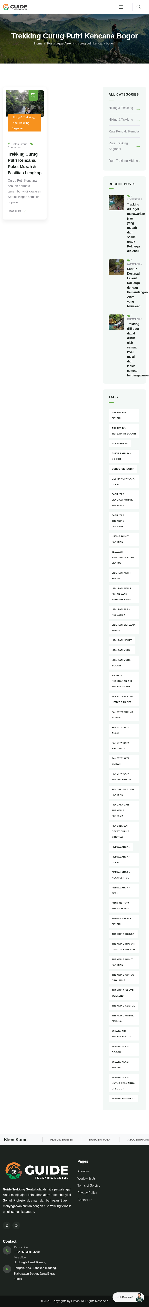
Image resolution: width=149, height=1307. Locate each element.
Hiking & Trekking (121, 108)
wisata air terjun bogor (122, 1034)
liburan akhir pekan (121, 576)
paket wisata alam (121, 730)
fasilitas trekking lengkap (118, 521)
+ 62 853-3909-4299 (27, 1252)
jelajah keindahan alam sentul (123, 557)
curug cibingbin (123, 469)
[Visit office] (7, 1269)
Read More (15, 210)
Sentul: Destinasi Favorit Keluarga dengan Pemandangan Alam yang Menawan (137, 287)
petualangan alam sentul (121, 875)
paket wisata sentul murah (121, 777)
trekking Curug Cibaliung (123, 978)
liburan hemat (122, 640)
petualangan (121, 847)
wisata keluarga (123, 1098)
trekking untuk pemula (123, 1018)
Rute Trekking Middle (123, 160)
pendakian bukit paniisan (123, 792)
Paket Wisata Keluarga (121, 746)
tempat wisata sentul (121, 921)
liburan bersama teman (124, 628)
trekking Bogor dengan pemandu (123, 947)
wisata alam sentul (120, 1065)
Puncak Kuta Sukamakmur (120, 906)
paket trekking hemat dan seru (122, 699)
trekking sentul (123, 1006)
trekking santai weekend (123, 993)
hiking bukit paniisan (120, 539)
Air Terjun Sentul (119, 415)
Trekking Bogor (123, 934)
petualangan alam (121, 860)
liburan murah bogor (122, 663)
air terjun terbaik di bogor (124, 431)
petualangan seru (121, 890)
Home (38, 43)
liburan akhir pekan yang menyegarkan (121, 594)
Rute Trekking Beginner (118, 146)
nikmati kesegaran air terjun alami (122, 681)
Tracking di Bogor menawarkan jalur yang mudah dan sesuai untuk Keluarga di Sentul (136, 228)
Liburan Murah (122, 650)
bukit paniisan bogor (122, 456)
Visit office (20, 1257)
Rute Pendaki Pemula (124, 131)
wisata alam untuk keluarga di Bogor (123, 1083)
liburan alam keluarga (121, 612)
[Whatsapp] (16, 1225)
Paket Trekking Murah (122, 715)
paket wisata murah (121, 761)
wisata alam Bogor (120, 1049)
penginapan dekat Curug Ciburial (121, 831)
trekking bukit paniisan (122, 962)
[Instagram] (6, 1225)
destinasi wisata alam (123, 482)
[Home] (15, 7)
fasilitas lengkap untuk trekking (122, 500)
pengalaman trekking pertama (120, 810)
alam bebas (120, 443)
